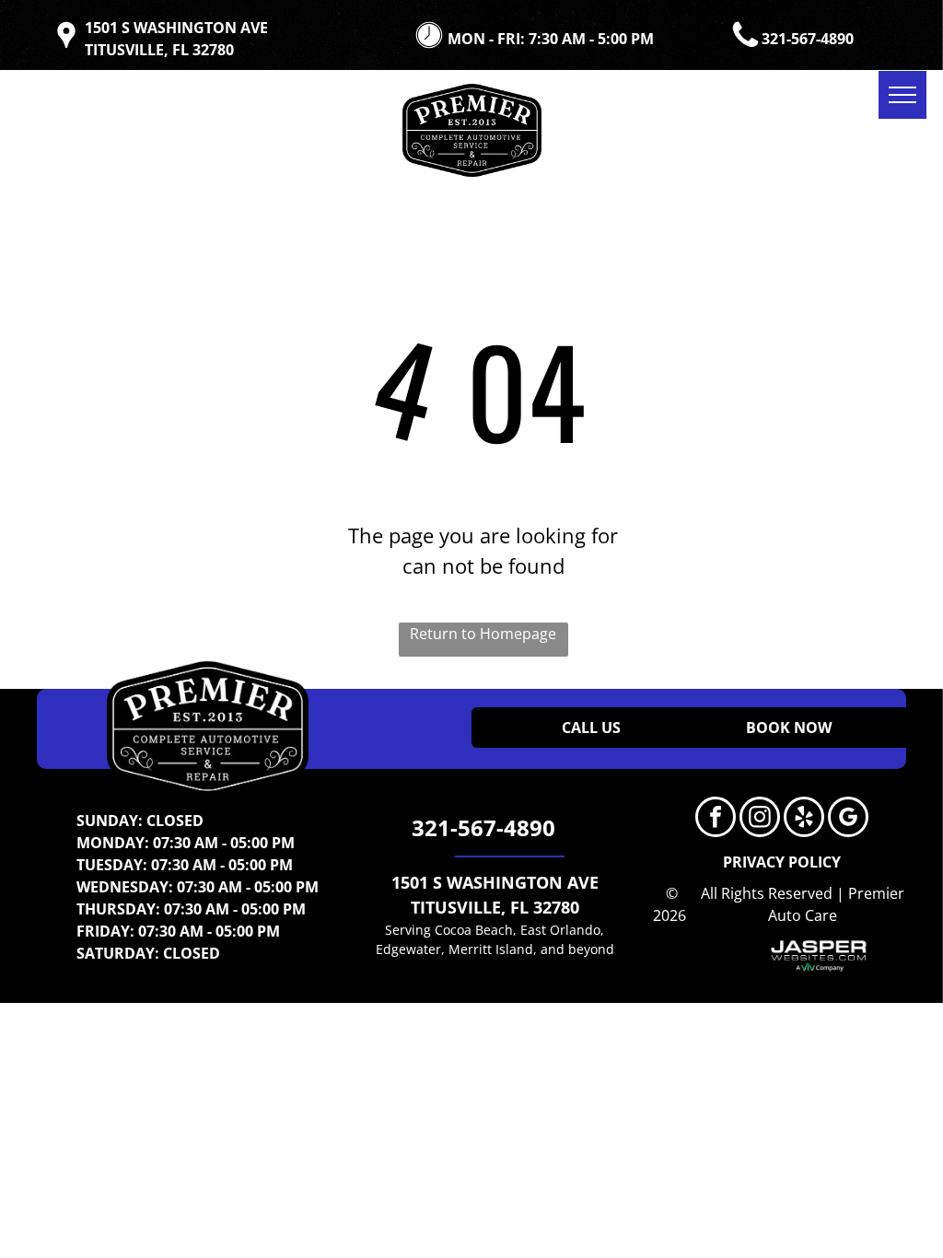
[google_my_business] (848, 819)
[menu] (902, 95)
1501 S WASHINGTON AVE (495, 882)
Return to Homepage (483, 633)
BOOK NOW (789, 727)
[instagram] (759, 819)
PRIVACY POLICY (782, 862)
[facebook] (715, 819)
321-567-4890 (808, 39)
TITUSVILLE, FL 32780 (495, 907)
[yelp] (804, 819)
